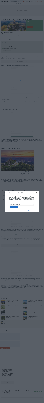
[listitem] (22, 204)
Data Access (22, 210)
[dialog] (22, 201)
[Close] (37, 193)
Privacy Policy (27, 210)
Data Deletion (17, 210)
